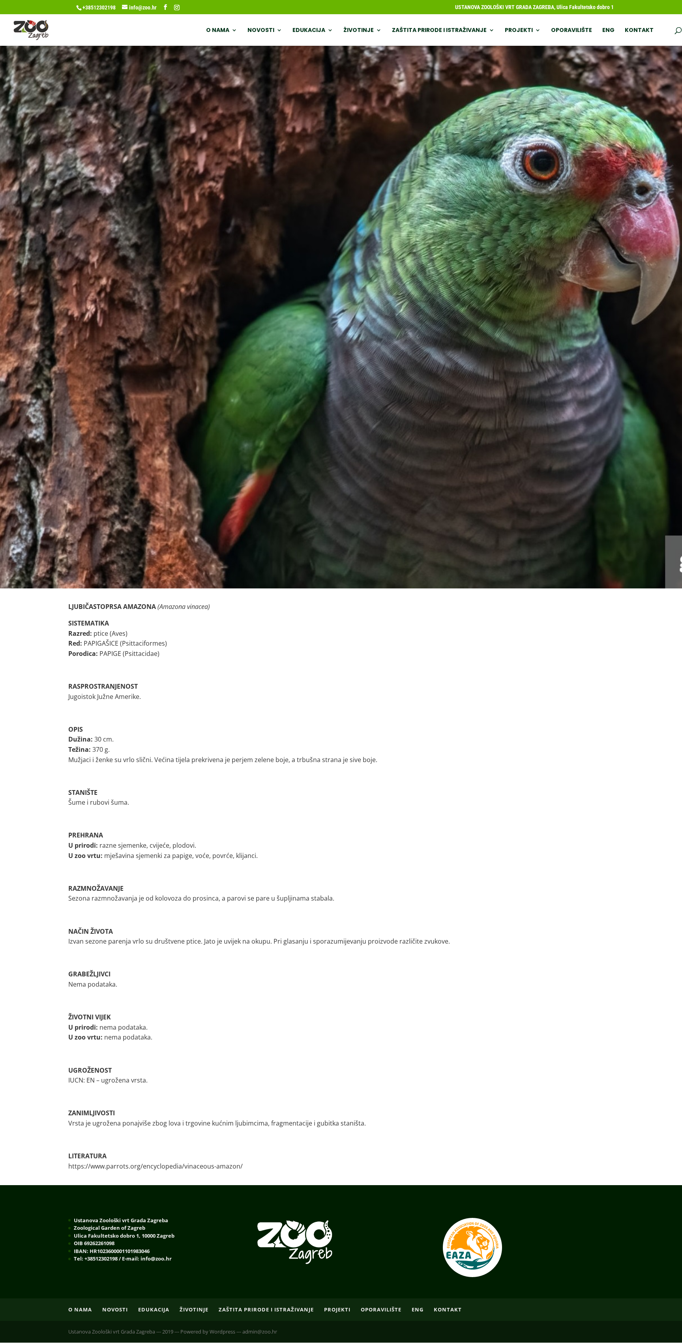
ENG (608, 30)
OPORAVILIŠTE (571, 30)
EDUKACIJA (308, 30)
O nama (217, 30)
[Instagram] (177, 7)
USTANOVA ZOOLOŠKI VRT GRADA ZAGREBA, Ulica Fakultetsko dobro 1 (534, 7)
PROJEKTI (519, 30)
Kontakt (639, 30)
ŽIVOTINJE (358, 30)
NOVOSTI (260, 30)
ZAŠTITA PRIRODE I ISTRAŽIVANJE (439, 30)
